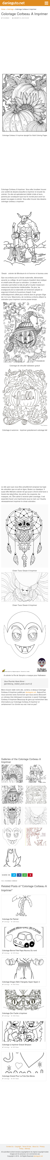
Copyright (18, 1146)
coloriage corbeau (11, 881)
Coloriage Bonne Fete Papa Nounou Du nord (19, 950)
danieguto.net (13, 3)
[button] (46, 3)
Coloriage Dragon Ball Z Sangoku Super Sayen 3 (21, 982)
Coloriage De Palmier (10, 919)
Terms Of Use (26, 1146)
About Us (35, 1146)
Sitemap (27, 1148)
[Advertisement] (25, 46)
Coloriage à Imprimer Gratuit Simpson (16, 1044)
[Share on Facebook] (19, 875)
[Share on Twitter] (13, 875)
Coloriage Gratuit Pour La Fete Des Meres (18, 1076)
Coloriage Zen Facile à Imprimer (14, 1013)
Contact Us (9, 1146)
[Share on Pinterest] (30, 875)
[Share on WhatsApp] (24, 875)
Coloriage (6, 18)
